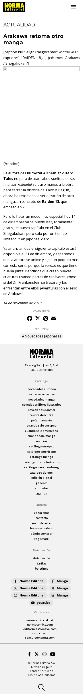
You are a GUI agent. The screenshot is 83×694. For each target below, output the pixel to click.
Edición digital (41, 478)
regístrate (41, 539)
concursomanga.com (39, 638)
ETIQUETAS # (41, 329)
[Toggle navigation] (73, 6)
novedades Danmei (41, 410)
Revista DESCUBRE (41, 415)
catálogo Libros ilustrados (41, 462)
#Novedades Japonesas (41, 336)
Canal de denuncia (41, 671)
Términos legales (41, 667)
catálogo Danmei (41, 473)
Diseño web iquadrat (41, 675)
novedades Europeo (41, 389)
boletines (41, 568)
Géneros (41, 483)
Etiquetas (41, 488)
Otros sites (41, 612)
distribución (41, 558)
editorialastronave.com (39, 629)
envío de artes (41, 523)
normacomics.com (40, 624)
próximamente (41, 420)
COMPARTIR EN (41, 311)
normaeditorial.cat (39, 620)
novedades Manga (41, 399)
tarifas (41, 563)
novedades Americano (41, 394)
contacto (41, 518)
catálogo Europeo (41, 446)
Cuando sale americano (41, 431)
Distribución (41, 550)
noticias (41, 441)
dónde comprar (42, 534)
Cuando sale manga (41, 436)
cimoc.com (39, 633)
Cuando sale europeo (41, 425)
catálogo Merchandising (41, 467)
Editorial (41, 505)
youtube (43, 602)
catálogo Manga (41, 457)
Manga (62, 581)
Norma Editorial (31, 581)
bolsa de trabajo (41, 528)
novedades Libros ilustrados (41, 405)
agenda (41, 493)
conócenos (41, 513)
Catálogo (41, 381)
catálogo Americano (41, 452)
